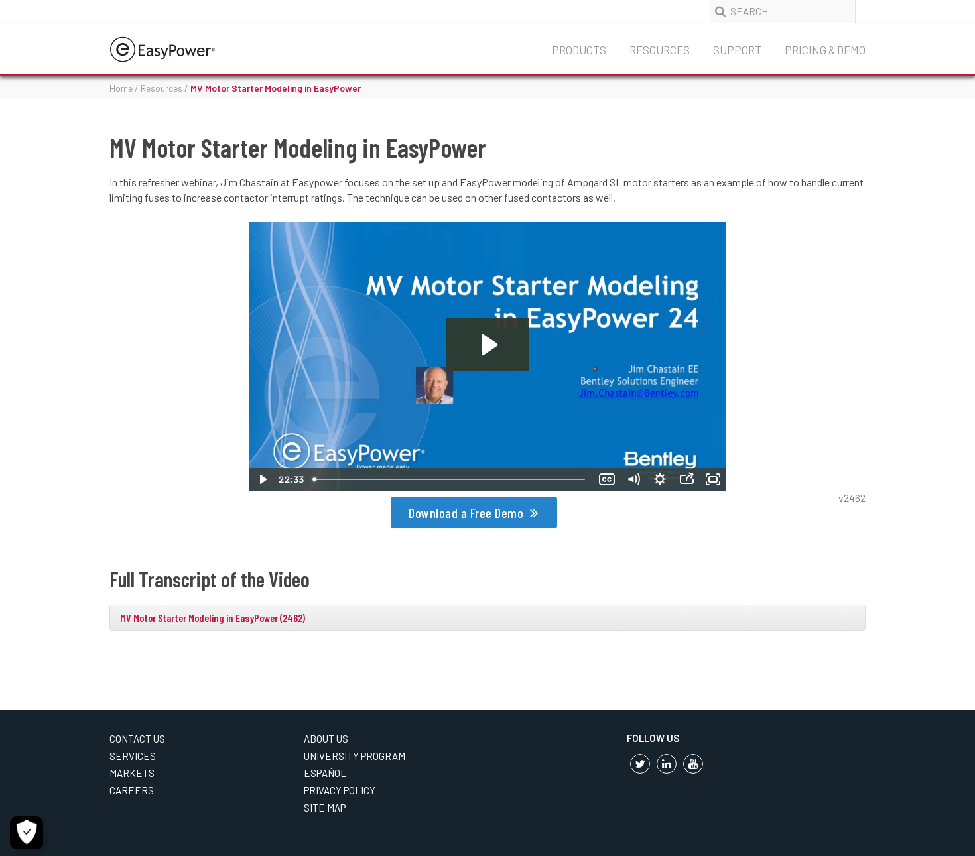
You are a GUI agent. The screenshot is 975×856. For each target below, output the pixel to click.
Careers (131, 790)
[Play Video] (262, 479)
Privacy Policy (339, 790)
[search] (721, 12)
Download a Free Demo (466, 512)
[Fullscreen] (713, 479)
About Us (326, 739)
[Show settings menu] (660, 479)
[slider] (450, 479)
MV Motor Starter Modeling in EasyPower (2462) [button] (212, 617)
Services (132, 756)
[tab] (487, 618)
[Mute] (633, 479)
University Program (354, 756)
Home (121, 87)
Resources (659, 49)
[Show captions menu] (607, 479)
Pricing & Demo (825, 49)
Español (325, 773)
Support (737, 49)
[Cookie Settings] (26, 832)
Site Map (325, 808)
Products (579, 49)
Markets (132, 773)
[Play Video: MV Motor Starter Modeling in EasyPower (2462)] (487, 344)
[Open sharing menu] (686, 479)
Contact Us (137, 739)
